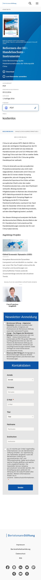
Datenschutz (20, 553)
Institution (12, 437)
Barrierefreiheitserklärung (20, 549)
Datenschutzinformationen (24, 477)
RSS (20, 558)
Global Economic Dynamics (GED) (17, 254)
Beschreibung (8, 131)
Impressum (20, 545)
